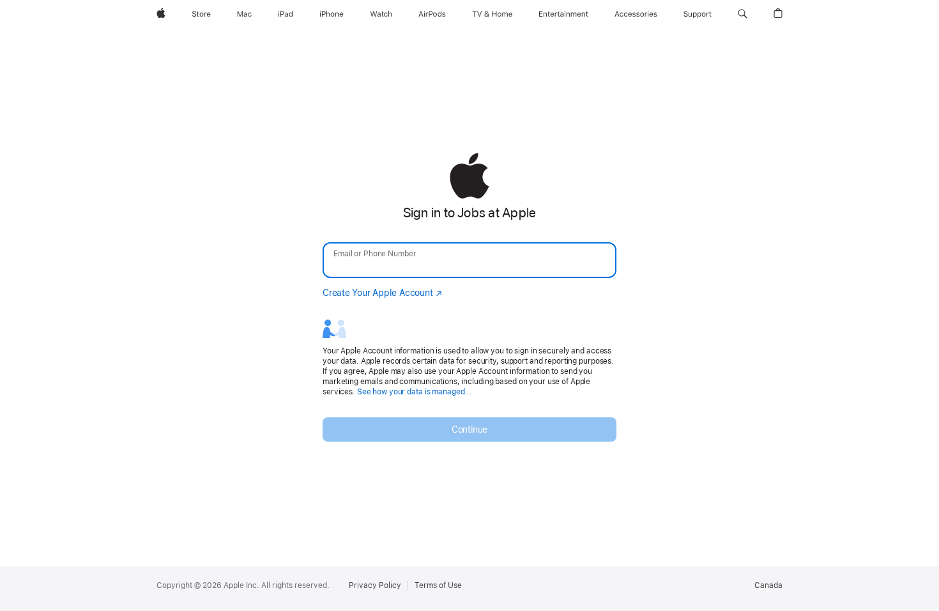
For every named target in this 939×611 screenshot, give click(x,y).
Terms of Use (438, 585)
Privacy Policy (375, 585)
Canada (768, 585)
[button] (742, 14)
